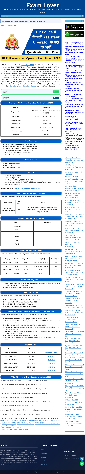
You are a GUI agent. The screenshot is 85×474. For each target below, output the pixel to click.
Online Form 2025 (27, 65)
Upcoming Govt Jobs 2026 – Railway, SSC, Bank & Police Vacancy (74, 409)
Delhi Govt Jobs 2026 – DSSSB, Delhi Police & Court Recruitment (74, 230)
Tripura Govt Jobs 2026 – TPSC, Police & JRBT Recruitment (73, 395)
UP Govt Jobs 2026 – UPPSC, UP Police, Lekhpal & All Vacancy (26, 422)
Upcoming (33, 9)
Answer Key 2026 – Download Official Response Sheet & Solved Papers (74, 188)
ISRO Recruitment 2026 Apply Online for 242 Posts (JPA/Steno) (74, 141)
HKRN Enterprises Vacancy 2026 (74, 47)
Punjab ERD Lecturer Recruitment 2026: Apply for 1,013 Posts (74, 112)
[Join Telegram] (82, 459)
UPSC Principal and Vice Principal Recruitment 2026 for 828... (74, 123)
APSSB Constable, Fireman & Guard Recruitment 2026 (17, 429)
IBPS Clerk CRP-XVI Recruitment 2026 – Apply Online (73, 78)
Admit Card (49, 9)
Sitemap (43, 449)
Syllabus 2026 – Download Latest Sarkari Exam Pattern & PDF (74, 374)
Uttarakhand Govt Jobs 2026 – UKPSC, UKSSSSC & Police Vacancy (74, 416)
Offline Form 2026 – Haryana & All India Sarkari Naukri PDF (74, 334)
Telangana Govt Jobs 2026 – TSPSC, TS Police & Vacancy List (74, 388)
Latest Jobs (42, 12)
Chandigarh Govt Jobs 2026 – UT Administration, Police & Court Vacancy (74, 216)
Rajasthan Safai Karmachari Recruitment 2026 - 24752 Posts (73, 117)
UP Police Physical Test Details (25, 424)
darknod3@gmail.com (73, 458)
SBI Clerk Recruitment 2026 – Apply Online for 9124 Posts (73, 129)
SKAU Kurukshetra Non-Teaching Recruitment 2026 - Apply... (74, 84)
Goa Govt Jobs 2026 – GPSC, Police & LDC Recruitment (72, 244)
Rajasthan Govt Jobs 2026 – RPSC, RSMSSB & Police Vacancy (74, 348)
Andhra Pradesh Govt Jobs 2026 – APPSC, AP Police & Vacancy (74, 181)
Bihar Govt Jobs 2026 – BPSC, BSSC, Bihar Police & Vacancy (74, 209)
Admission (67, 9)
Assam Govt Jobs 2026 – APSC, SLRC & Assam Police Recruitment (74, 202)
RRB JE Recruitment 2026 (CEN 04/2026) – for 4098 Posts (74, 100)
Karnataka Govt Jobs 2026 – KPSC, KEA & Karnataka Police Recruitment (74, 294)
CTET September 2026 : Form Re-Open (73, 61)
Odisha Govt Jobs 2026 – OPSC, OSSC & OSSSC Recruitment (73, 327)
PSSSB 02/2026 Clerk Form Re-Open (72, 57)
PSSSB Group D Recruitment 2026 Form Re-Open (74, 52)
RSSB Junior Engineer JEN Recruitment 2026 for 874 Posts (74, 106)
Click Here (51, 356)
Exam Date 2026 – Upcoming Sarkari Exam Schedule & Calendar (20, 420)
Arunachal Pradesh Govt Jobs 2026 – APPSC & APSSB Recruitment (73, 195)
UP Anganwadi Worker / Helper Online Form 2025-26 (73, 72)
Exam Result (31, 86)
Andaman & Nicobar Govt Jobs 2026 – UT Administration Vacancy (73, 174)
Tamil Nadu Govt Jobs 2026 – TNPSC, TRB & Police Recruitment (74, 381)
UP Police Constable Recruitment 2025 (27, 188)
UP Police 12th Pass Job (9, 424)
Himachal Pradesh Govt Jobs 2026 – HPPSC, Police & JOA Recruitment (74, 273)
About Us (43, 461)
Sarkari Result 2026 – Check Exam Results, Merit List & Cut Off (74, 360)
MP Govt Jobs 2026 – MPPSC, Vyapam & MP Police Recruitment (72, 320)
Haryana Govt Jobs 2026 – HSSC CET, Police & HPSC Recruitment (74, 266)
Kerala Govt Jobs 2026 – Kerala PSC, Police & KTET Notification (73, 301)
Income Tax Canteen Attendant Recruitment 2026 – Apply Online (72, 147)
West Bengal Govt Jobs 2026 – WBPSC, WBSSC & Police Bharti (73, 423)
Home (6, 9)
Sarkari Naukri (76, 9)
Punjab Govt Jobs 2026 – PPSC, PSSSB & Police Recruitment (73, 341)
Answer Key (58, 9)
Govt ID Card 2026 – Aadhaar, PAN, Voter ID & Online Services (73, 251)
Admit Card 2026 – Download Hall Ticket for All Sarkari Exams (74, 167)
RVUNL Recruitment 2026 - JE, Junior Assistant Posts (74, 43)
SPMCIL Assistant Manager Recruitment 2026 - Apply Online (74, 66)
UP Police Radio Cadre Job (42, 424)
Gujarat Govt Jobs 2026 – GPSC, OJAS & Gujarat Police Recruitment (73, 259)
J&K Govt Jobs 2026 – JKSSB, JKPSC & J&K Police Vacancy (74, 280)
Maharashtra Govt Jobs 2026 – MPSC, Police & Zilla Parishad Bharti (74, 313)
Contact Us (44, 464)
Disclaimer (43, 457)
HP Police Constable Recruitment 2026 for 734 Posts (73, 90)
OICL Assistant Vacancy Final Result (12, 427)
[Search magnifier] (82, 16)
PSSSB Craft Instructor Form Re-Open (73, 95)
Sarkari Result (24, 9)
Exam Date (41, 9)
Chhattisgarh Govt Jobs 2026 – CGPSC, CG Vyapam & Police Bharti (74, 223)
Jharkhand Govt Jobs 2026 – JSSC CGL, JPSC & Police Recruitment (74, 287)
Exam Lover (42, 5)
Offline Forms (14, 9)
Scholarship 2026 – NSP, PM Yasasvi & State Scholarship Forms (74, 367)
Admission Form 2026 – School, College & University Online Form (74, 160)
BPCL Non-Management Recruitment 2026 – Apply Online (73, 135)
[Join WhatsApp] (82, 463)
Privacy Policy (44, 453)
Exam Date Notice (51, 352)
